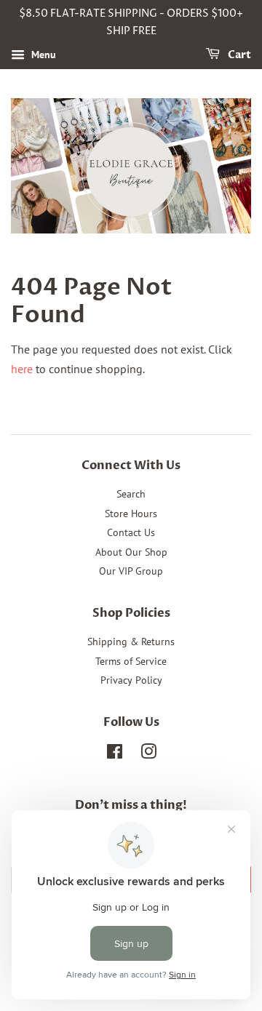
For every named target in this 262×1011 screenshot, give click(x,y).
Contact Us (131, 532)
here (22, 368)
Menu (42, 54)
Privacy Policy (131, 680)
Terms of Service (131, 661)
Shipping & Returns (131, 641)
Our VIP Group (131, 571)
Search (131, 493)
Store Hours (131, 513)
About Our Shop (131, 552)
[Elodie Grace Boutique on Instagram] (148, 754)
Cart (238, 55)
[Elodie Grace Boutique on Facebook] (114, 754)
